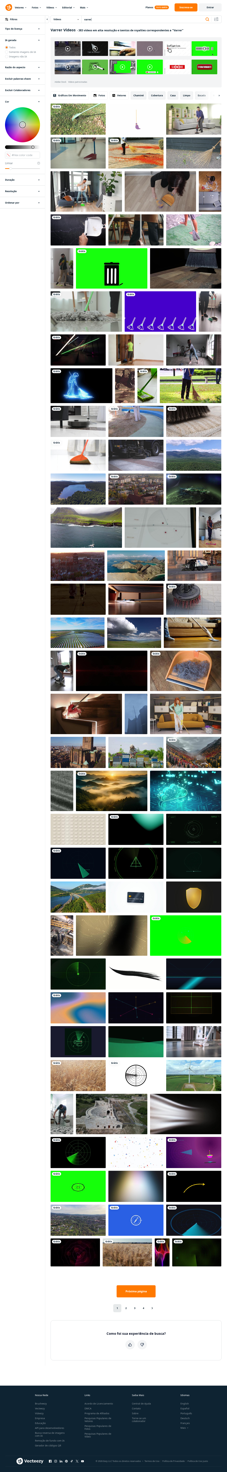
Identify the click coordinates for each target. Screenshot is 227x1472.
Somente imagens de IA (22, 52)
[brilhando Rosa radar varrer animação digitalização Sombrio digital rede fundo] (75, 1252)
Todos (12, 47)
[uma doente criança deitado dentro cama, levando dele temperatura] (135, 455)
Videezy (39, 1413)
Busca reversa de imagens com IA (50, 1434)
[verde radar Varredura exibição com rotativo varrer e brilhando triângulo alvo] (135, 863)
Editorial (67, 7)
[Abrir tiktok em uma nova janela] (71, 1461)
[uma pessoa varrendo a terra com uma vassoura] (193, 153)
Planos (149, 7)
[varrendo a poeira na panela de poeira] (78, 230)
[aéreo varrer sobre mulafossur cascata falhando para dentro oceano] (86, 527)
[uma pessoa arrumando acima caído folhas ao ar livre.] (190, 385)
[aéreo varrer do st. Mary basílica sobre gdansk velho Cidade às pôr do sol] (78, 565)
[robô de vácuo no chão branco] (78, 421)
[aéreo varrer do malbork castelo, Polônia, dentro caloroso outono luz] (135, 489)
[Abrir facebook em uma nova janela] (50, 1461)
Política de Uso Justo (198, 1461)
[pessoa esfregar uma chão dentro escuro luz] (78, 599)
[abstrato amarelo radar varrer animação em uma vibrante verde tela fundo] (185, 935)
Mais (82, 7)
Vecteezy (40, 1408)
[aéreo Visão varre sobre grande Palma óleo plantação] (193, 455)
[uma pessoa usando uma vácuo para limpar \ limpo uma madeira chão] (192, 632)
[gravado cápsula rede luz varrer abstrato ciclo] (78, 829)
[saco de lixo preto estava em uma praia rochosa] (125, 385)
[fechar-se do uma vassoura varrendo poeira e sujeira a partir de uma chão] (185, 268)
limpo (186, 95)
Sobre (135, 1413)
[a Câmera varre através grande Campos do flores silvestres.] (193, 489)
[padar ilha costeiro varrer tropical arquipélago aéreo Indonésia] (136, 565)
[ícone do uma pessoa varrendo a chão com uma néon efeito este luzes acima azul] (81, 385)
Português (186, 1413)
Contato (136, 1408)
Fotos (35, 7)
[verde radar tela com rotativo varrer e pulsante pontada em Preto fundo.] (78, 1152)
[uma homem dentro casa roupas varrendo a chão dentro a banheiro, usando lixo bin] (62, 1114)
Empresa (40, 1418)
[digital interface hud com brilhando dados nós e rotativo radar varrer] (135, 1007)
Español (184, 1408)
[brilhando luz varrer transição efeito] (135, 829)
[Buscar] (207, 19)
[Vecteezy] (8, 7)
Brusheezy (41, 1403)
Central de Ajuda (141, 1403)
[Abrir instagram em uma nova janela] (55, 1461)
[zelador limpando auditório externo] (135, 421)
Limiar (9, 163)
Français (185, 1423)
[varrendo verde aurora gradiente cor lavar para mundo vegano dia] (135, 1041)
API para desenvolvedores (49, 1428)
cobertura (157, 95)
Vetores (19, 7)
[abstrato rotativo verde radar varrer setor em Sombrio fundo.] (78, 863)
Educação (40, 1423)
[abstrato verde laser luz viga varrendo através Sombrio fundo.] (193, 1007)
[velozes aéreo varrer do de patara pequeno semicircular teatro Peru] (111, 1114)
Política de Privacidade (173, 1461)
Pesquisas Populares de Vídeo (98, 1435)
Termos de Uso (152, 1461)
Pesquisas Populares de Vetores (98, 1420)
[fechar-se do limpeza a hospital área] (78, 153)
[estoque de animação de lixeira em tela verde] (111, 268)
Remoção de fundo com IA (50, 1440)
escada (202, 95)
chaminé (138, 95)
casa (173, 95)
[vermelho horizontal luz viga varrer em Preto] (111, 671)
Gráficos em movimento (72, 95)
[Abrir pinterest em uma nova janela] (66, 1461)
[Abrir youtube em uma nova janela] (82, 1461)
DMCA (88, 1408)
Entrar (210, 7)
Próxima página (136, 1291)
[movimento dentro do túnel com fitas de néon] (78, 350)
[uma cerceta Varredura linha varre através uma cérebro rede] (193, 863)
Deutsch (185, 1418)
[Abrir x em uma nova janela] (77, 1461)
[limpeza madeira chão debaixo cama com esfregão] (135, 599)
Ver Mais (204, 67)
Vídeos (50, 7)
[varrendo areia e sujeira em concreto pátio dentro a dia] (193, 421)
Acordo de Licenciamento (99, 1403)
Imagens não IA (18, 56)
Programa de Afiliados (97, 1413)
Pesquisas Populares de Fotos (98, 1427)
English (184, 1403)
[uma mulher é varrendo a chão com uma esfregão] (193, 350)
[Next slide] (216, 95)
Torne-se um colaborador (139, 1420)
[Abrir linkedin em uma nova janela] (61, 1461)
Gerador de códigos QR (48, 1445)
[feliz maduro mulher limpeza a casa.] (185, 714)
